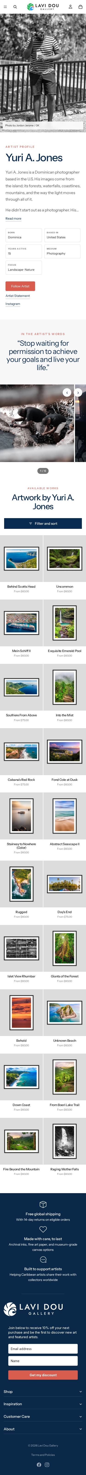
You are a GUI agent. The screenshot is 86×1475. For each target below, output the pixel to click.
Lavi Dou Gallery (48, 1445)
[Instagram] (47, 1464)
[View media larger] (37, 423)
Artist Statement (18, 296)
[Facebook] (39, 1464)
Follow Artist (20, 286)
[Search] (15, 7)
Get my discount (43, 1375)
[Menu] (5, 7)
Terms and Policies (43, 1455)
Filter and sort (46, 523)
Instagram (13, 304)
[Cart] (80, 7)
